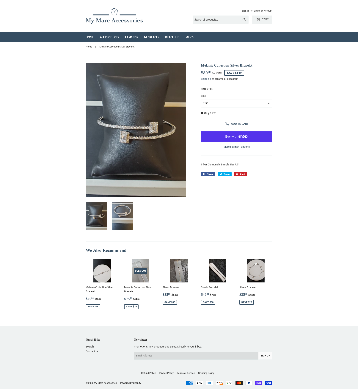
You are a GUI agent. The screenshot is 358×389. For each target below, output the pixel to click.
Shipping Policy (206, 373)
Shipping (206, 78)
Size (203, 95)
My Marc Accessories (105, 383)
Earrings (131, 37)
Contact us (92, 351)
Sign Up (265, 355)
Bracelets (172, 37)
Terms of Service (186, 373)
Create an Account (263, 11)
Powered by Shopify (130, 383)
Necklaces (151, 37)
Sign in (245, 11)
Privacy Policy (166, 373)
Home (90, 37)
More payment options (237, 146)
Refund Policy (148, 373)
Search (90, 346)
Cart (264, 19)
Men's (190, 37)
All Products (109, 37)
